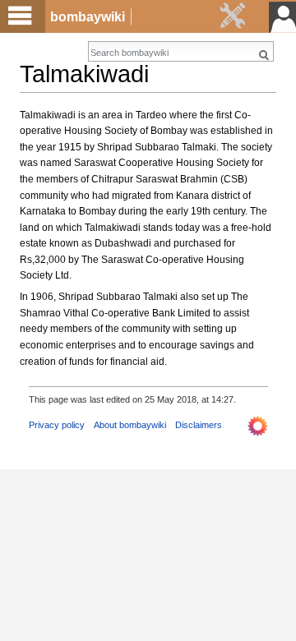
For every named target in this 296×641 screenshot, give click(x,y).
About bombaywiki (130, 425)
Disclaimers (198, 425)
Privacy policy (57, 425)
